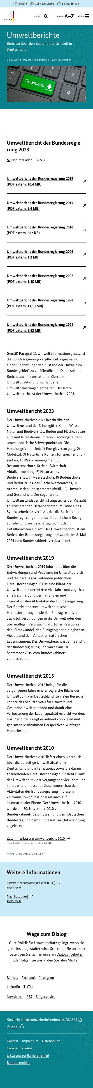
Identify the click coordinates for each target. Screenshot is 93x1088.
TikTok (28, 987)
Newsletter (15, 996)
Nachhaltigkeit (18, 898)
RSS (29, 996)
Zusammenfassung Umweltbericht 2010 (36, 840)
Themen (58, 17)
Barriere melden (18, 1062)
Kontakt (12, 1041)
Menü (80, 16)
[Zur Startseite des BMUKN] (9, 16)
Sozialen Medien (66, 960)
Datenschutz (51, 1041)
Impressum (30, 1041)
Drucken (13, 1026)
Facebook (29, 977)
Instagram (46, 977)
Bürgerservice (46, 996)
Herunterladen (21, 159)
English (23, 3)
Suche (37, 16)
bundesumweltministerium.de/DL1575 (49, 1020)
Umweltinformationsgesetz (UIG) (31, 885)
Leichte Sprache (70, 3)
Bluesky (12, 977)
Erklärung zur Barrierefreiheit (28, 1055)
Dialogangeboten (70, 954)
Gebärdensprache (44, 3)
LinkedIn (13, 987)
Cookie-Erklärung (20, 1048)
